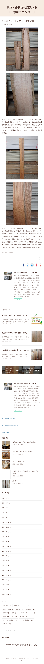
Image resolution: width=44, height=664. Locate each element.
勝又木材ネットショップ (10, 418)
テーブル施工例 (26, 620)
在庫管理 (7, 605)
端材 (6, 613)
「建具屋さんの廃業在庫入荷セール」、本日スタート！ (20, 350)
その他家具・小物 (10, 616)
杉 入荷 (15, 481)
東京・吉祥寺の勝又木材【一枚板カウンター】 (22, 10)
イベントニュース (28, 613)
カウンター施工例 (10, 620)
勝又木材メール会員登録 (10, 425)
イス (15, 613)
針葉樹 (24, 616)
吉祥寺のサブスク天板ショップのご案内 (24, 442)
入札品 (19, 609)
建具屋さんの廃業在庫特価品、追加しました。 (17, 333)
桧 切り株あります (18, 461)
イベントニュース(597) (7, 252)
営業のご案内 (8, 609)
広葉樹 (7, 623)
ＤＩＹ (26, 605)
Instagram (5, 432)
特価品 (17, 605)
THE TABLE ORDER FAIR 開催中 (22, 452)
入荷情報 (30, 609)
